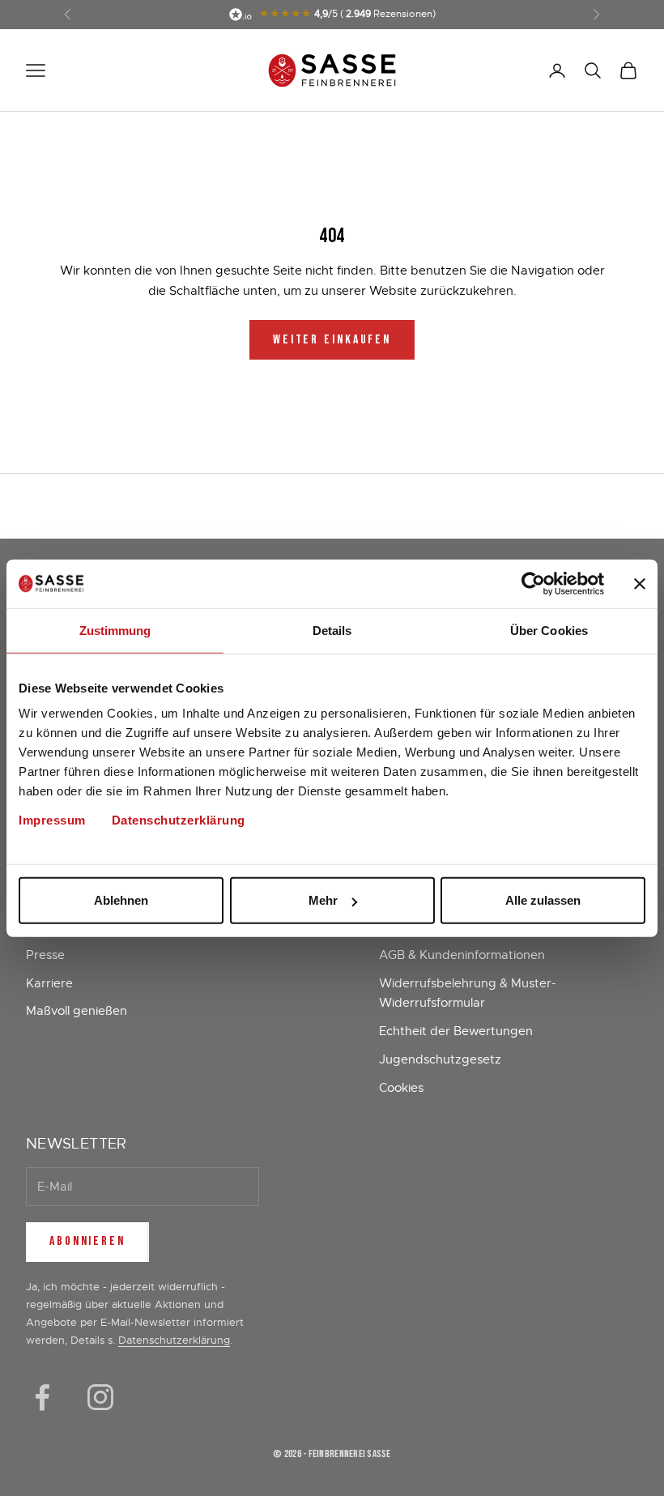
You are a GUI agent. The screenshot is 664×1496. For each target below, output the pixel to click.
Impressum (52, 820)
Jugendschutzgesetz (440, 1059)
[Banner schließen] (639, 583)
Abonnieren (87, 1241)
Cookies (401, 1087)
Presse (45, 955)
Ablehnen (121, 900)
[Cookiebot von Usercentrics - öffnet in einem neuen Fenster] (533, 583)
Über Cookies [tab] (549, 630)
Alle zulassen (543, 900)
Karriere (49, 983)
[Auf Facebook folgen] (42, 1397)
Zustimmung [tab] (115, 630)
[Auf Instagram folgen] (100, 1397)
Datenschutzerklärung (178, 820)
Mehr (323, 900)
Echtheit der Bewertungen (456, 1031)
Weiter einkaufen (332, 339)
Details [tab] (332, 630)
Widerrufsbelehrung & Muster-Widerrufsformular (467, 993)
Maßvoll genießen (76, 1011)
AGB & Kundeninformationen (462, 955)
